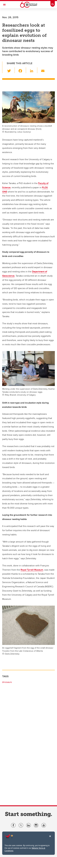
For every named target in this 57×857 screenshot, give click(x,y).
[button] (11, 70)
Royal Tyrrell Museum (32, 569)
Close (50, 838)
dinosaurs (7, 682)
